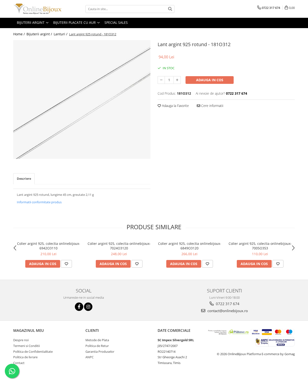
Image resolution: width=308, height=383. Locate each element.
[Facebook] (79, 307)
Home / (19, 34)
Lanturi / (61, 34)
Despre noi (21, 340)
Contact (19, 363)
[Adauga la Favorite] (66, 264)
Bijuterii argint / (39, 34)
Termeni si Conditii (26, 346)
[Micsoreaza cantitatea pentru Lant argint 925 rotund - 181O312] (161, 80)
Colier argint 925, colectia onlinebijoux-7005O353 (260, 245)
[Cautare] (170, 9)
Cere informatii (211, 105)
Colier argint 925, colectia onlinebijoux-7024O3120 (119, 245)
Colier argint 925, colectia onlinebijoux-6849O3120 (189, 245)
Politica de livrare (25, 357)
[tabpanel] (81, 99)
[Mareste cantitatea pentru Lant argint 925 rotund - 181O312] (177, 80)
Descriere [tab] (24, 178)
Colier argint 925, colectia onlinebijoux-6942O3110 (48, 245)
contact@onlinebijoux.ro (227, 310)
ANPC (89, 357)
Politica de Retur (97, 346)
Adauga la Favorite (175, 105)
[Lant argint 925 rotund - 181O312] (81, 99)
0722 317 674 (227, 303)
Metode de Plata (97, 340)
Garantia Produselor (99, 351)
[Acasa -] (37, 9)
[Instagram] (88, 307)
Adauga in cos (209, 80)
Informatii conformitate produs (39, 202)
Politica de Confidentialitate (33, 351)
